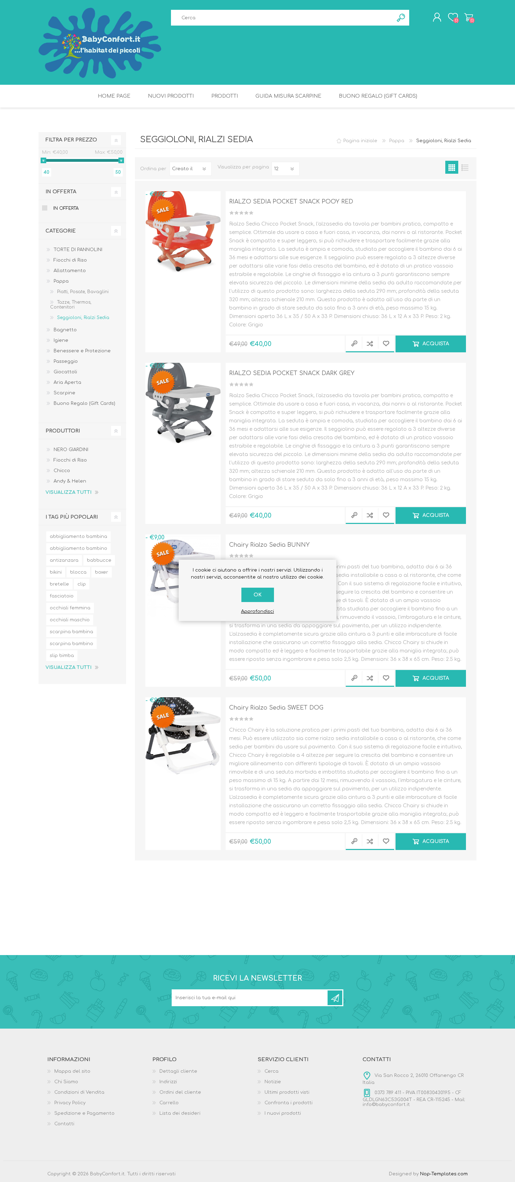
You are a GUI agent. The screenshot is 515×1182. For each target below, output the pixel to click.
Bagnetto (65, 329)
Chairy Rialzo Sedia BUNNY (269, 545)
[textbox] (282, 18)
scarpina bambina (71, 631)
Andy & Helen (70, 481)
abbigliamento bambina (78, 536)
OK (258, 594)
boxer (101, 572)
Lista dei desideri (179, 1113)
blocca (78, 572)
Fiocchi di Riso (70, 260)
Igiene (61, 340)
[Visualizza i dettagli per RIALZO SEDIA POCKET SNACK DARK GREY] (183, 400)
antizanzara (64, 560)
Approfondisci (257, 611)
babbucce (99, 560)
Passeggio (66, 361)
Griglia (451, 167)
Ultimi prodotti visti (287, 1092)
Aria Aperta (67, 382)
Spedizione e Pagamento (84, 1113)
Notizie (273, 1081)
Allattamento (70, 270)
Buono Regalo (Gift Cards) (84, 403)
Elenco (464, 167)
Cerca (272, 1071)
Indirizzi (168, 1081)
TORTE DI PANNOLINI (78, 249)
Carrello (468, 17)
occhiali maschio (70, 619)
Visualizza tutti (68, 492)
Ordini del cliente (180, 1092)
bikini (56, 572)
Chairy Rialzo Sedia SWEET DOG (276, 708)
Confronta (370, 344)
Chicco (62, 470)
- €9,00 (154, 194)
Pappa (61, 281)
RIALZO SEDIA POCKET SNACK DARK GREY (292, 373)
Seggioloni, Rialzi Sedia (83, 317)
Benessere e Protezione (82, 350)
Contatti (64, 1123)
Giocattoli (65, 371)
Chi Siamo (66, 1081)
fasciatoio (62, 596)
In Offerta (65, 208)
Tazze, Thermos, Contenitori (70, 305)
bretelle (59, 584)
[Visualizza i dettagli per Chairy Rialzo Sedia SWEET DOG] (183, 735)
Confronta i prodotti (289, 1102)
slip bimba (62, 655)
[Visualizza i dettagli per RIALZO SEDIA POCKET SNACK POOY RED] (183, 229)
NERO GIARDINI (71, 449)
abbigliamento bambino (78, 548)
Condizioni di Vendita (79, 1092)
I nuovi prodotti (283, 1113)
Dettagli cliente (178, 1071)
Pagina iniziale (360, 140)
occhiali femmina (70, 608)
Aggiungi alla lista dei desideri (386, 344)
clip (81, 584)
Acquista (435, 343)
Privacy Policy (69, 1102)
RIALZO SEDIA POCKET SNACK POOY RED (291, 202)
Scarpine (64, 392)
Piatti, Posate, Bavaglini (83, 291)
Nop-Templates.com (444, 1173)
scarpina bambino (71, 643)
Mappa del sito (72, 1071)
